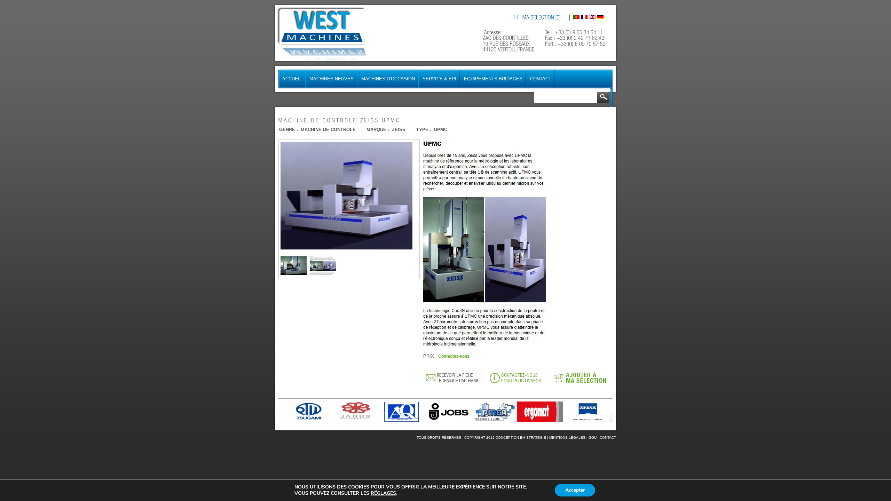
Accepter (575, 490)
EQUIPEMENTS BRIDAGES (493, 78)
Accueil (292, 78)
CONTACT (608, 437)
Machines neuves (331, 78)
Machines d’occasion (388, 78)
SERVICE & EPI (439, 78)
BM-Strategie (533, 437)
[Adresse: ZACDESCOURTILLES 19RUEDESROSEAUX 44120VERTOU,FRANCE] (509, 41)
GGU (593, 437)
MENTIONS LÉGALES (567, 437)
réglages (383, 493)
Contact (540, 78)
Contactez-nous (454, 356)
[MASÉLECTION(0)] (542, 18)
